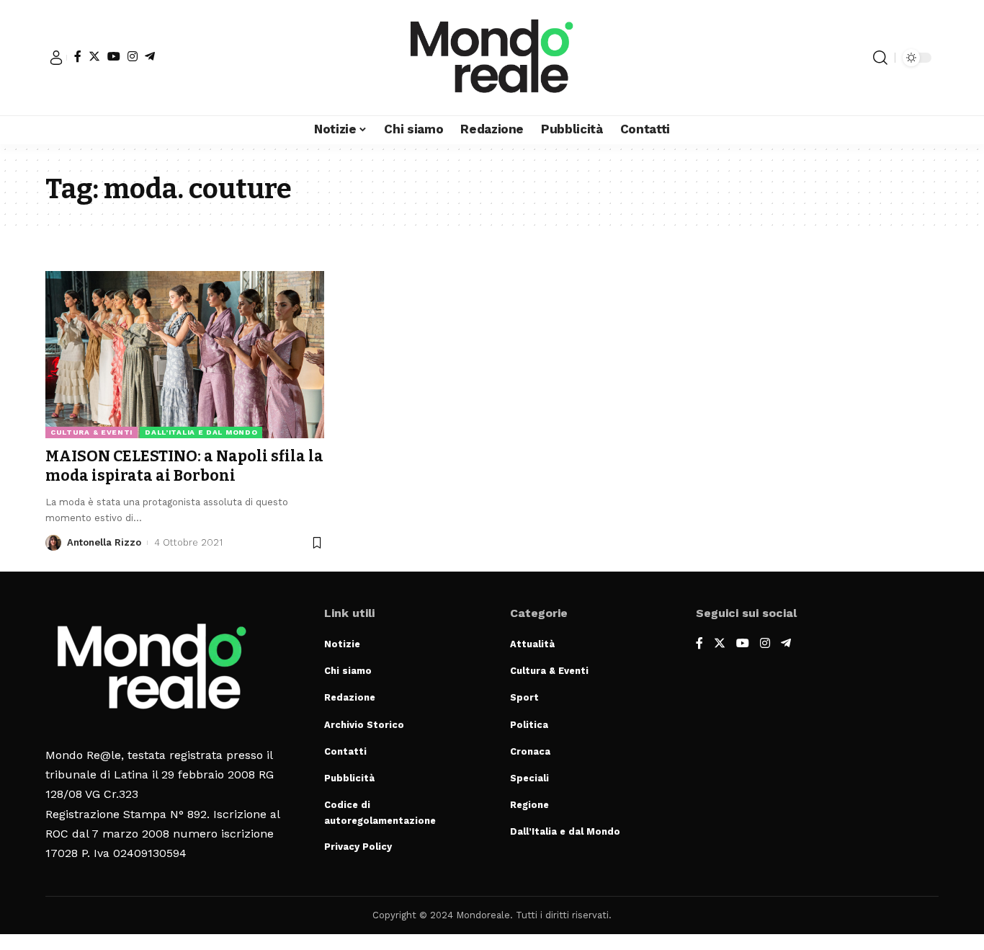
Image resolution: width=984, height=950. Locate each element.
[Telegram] (149, 56)
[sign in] (56, 57)
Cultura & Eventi (91, 432)
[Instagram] (132, 56)
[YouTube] (114, 56)
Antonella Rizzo (104, 542)
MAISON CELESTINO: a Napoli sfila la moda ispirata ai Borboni (184, 466)
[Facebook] (78, 56)
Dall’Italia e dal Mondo (201, 432)
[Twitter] (94, 56)
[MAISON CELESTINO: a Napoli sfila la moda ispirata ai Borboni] (184, 354)
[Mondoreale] (492, 58)
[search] (880, 57)
